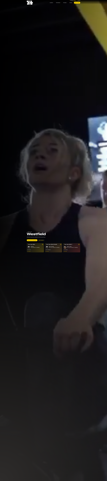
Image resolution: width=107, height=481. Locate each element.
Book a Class (77, 2)
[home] (30, 3)
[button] (52, 3)
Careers (70, 2)
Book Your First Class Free (32, 240)
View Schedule (41, 240)
